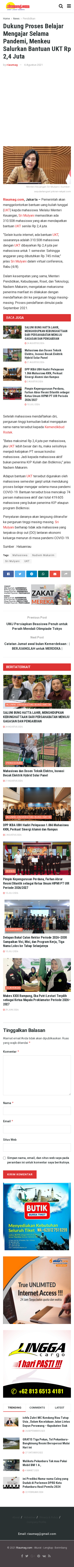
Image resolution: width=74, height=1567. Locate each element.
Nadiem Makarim (43, 555)
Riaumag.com (13, 199)
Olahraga (13, 988)
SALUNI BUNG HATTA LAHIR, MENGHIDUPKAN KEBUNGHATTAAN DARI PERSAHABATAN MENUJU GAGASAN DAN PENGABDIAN (36, 717)
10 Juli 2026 (33, 404)
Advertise (29, 1517)
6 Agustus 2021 (33, 64)
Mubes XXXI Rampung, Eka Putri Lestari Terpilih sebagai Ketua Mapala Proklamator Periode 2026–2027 (36, 1000)
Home (6, 18)
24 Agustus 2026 (35, 343)
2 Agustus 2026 (35, 381)
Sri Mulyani (26, 215)
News (16, 18)
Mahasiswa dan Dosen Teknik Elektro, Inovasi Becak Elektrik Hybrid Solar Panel (43, 354)
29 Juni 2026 (11, 1010)
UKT (7, 210)
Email (8, 1121)
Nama (8, 1103)
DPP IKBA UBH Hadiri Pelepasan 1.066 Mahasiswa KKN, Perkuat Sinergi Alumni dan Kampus (44, 373)
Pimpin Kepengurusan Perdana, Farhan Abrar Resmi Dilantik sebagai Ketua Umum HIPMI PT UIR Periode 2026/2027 (36, 883)
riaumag (12, 64)
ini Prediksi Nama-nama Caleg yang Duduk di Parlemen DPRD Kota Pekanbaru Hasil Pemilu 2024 (45, 1483)
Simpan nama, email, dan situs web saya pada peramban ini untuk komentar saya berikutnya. (38, 1160)
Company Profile (36, 1522)
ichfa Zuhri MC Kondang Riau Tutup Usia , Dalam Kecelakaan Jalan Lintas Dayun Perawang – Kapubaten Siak (46, 1422)
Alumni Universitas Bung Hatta (28, 704)
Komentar (11, 1051)
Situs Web (9, 1139)
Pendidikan (29, 18)
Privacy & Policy (49, 1517)
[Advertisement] (37, 106)
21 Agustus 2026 (35, 362)
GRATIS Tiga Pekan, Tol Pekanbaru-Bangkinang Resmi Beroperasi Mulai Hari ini (46, 1443)
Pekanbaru (14, 929)
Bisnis (10, 871)
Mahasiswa (20, 555)
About (16, 1517)
